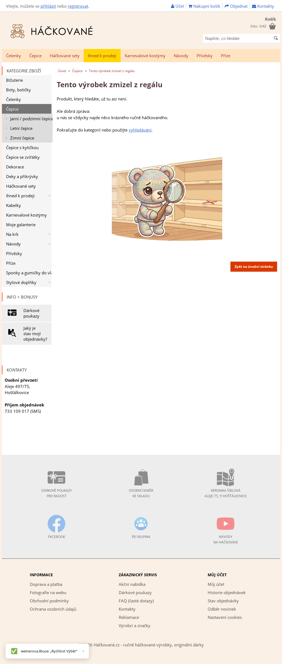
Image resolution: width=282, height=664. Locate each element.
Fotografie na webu (48, 592)
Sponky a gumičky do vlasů (28, 272)
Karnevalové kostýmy (145, 55)
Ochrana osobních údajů (53, 609)
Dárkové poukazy (31, 313)
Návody (181, 55)
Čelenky (13, 55)
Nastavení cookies (225, 617)
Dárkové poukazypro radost (56, 493)
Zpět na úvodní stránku (254, 266)
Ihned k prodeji (102, 55)
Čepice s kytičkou (22, 147)
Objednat (238, 6)
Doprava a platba (46, 584)
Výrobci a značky (134, 625)
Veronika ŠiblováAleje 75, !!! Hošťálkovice (226, 493)
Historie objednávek (227, 592)
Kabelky (13, 205)
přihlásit (48, 6)
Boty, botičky (18, 89)
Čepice (35, 55)
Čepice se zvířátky (23, 157)
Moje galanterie (21, 224)
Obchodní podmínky (49, 600)
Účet (179, 6)
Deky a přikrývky (22, 176)
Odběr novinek (222, 609)
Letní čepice (21, 128)
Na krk (12, 234)
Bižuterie (14, 80)
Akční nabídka (132, 584)
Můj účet (216, 584)
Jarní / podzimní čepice (31, 118)
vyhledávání (140, 130)
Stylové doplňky (21, 282)
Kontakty (265, 6)
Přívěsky (205, 55)
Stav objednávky (223, 600)
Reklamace (129, 617)
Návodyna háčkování (225, 539)
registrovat (78, 6)
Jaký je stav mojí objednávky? (35, 333)
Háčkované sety (65, 55)
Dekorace (15, 167)
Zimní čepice (22, 138)
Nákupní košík (206, 6)
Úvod (62, 71)
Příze (225, 55)
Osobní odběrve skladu (141, 493)
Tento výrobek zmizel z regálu (112, 71)
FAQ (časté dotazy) (136, 600)
